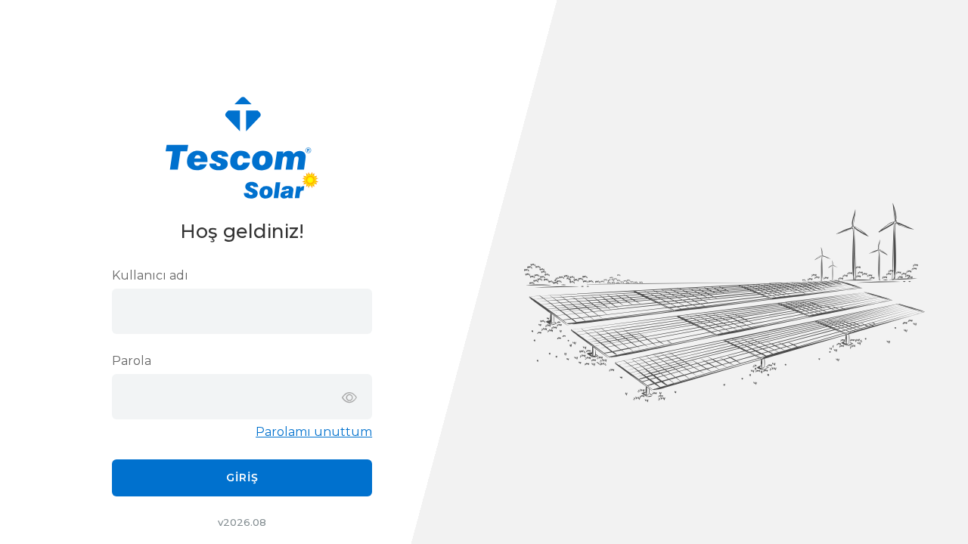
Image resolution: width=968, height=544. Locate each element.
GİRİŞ (242, 477)
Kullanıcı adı (150, 275)
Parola (131, 361)
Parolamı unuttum (314, 432)
